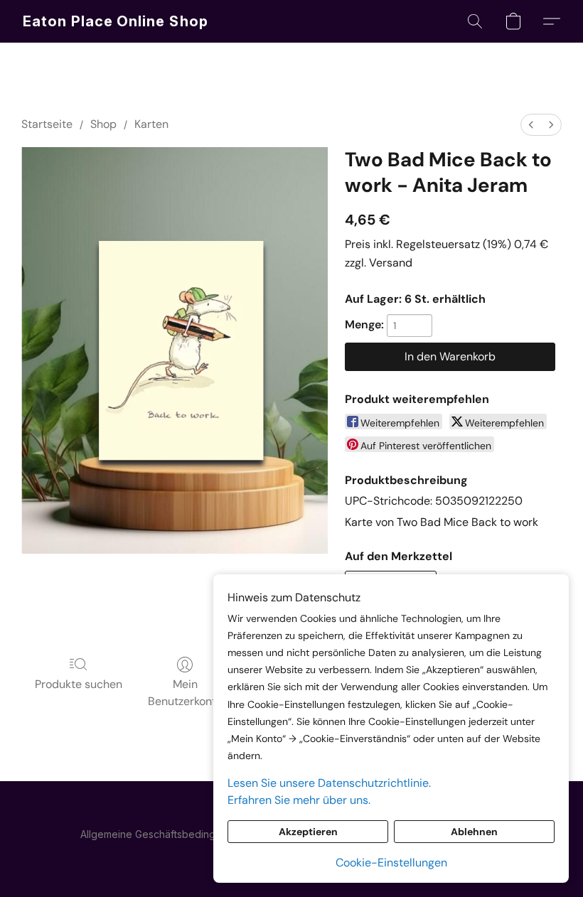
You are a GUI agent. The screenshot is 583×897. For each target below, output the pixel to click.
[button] (116, 21)
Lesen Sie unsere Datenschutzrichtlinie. (329, 782)
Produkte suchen (78, 684)
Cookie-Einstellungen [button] (391, 862)
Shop (103, 124)
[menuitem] (531, 124)
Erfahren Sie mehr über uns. (299, 800)
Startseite (47, 124)
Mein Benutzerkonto (185, 693)
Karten (151, 124)
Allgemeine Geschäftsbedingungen (162, 834)
